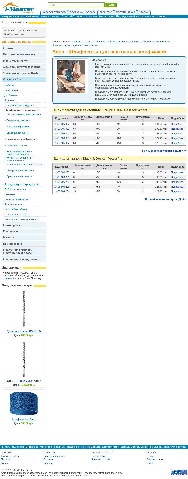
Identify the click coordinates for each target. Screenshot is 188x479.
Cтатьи (150, 463)
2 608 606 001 (61, 128)
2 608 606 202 (61, 182)
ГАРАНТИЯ (106, 12)
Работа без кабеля (15, 209)
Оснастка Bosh (13, 79)
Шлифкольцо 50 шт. (24, 419)
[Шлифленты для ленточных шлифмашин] (71, 92)
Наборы (9, 85)
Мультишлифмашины (18, 126)
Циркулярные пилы (16, 199)
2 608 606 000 (61, 124)
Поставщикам (99, 456)
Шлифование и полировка (21, 110)
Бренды (48, 463)
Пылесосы (10, 231)
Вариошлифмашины (18, 145)
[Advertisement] (119, 29)
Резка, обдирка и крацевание (21, 184)
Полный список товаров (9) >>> (165, 199)
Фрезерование (13, 204)
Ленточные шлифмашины (22, 139)
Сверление (11, 90)
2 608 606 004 (61, 143)
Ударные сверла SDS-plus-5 (24, 331)
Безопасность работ (16, 214)
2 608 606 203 (61, 186)
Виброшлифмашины (18, 132)
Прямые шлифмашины (19, 176)
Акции (4, 463)
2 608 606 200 (61, 172)
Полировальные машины (20, 170)
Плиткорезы (11, 225)
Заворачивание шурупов (19, 105)
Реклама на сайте (101, 459)
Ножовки (9, 194)
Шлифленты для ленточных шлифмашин (75, 45)
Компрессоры (12, 243)
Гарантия (48, 459)
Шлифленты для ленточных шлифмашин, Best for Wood (100, 110)
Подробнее (177, 124)
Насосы (8, 237)
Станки (8, 48)
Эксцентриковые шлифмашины (24, 114)
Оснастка (101, 41)
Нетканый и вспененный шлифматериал (20, 159)
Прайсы (5, 459)
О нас (150, 456)
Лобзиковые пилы (15, 189)
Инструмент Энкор (15, 60)
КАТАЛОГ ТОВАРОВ (54, 12)
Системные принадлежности (21, 219)
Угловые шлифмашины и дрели (24, 164)
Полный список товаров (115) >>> (164, 150)
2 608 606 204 (61, 191)
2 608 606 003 (61, 138)
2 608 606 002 (61, 133)
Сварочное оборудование (20, 259)
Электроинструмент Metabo (22, 66)
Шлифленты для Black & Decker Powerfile (88, 158)
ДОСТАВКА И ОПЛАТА (83, 12)
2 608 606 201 (61, 177)
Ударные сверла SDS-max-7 (24, 380)
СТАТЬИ (143, 12)
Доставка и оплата (54, 456)
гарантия (7, 278)
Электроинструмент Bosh (20, 73)
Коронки (9, 100)
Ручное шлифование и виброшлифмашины (19, 152)
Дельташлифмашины (18, 120)
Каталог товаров (83, 41)
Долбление (11, 95)
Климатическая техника (19, 54)
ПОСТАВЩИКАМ (125, 12)
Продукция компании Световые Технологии (18, 251)
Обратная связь (155, 459)
